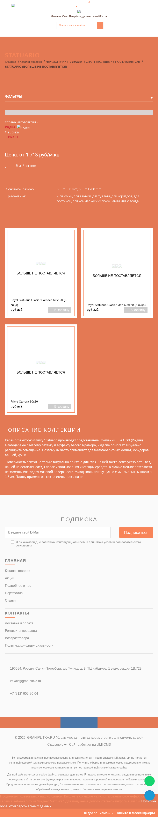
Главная (10, 61)
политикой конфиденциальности (64, 542)
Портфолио (14, 593)
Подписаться (136, 532)
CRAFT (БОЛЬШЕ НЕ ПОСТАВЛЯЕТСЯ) (113, 61)
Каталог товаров (31, 61)
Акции (9, 578)
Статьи (10, 600)
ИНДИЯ (77, 61)
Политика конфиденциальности (29, 645)
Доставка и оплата (19, 623)
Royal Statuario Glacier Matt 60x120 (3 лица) (116, 305)
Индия (10, 127)
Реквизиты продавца (21, 630)
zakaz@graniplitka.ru (25, 681)
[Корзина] (86, 4)
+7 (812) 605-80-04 (24, 693)
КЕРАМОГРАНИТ (56, 61)
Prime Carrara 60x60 (24, 401)
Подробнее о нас (18, 585)
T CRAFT (12, 137)
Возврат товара (17, 638)
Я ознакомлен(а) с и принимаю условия (78, 543)
